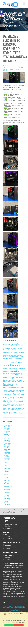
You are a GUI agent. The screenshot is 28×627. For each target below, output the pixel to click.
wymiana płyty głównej (11, 398)
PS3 (8, 408)
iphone (10, 381)
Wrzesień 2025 (7, 426)
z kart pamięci (11, 343)
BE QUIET (8, 69)
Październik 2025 (7, 425)
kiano (10, 379)
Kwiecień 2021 (7, 479)
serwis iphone (10, 355)
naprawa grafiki (6, 384)
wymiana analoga (17, 400)
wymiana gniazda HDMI (8, 377)
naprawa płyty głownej (11, 401)
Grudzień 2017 (7, 504)
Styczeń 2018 (7, 502)
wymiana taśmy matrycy (16, 369)
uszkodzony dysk (15, 361)
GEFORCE (12, 373)
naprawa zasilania (16, 394)
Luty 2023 (6, 465)
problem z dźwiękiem (7, 347)
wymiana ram (5, 374)
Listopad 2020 (7, 485)
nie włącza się (16, 364)
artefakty (6, 348)
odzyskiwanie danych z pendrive (15, 368)
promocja (15, 388)
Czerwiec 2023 (7, 462)
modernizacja (20, 388)
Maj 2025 (6, 432)
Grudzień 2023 (7, 458)
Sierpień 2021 (7, 476)
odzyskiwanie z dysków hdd (12, 404)
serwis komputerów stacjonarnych (12, 67)
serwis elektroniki (10, 359)
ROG (15, 349)
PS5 (15, 358)
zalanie (18, 390)
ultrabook (14, 356)
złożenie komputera (7, 344)
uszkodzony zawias (21, 347)
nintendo (18, 349)
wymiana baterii (6, 364)
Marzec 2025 (7, 435)
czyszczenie (9, 356)
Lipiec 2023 (6, 461)
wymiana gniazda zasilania (8, 405)
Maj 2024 (6, 450)
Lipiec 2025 (6, 429)
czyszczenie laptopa (11, 352)
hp (10, 364)
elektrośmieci (5, 361)
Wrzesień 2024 (7, 444)
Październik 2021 (7, 473)
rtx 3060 (10, 361)
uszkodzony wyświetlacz (17, 380)
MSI (15, 383)
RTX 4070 (17, 397)
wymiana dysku (17, 386)
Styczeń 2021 (7, 483)
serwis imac (12, 353)
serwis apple (8, 358)
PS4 (13, 349)
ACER (10, 374)
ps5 (3, 348)
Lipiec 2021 (6, 477)
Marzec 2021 (7, 480)
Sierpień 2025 (7, 428)
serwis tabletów (16, 410)
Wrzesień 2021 (7, 474)
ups (9, 387)
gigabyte (4, 401)
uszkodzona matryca (7, 369)
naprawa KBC (14, 409)
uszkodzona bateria (16, 395)
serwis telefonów (11, 391)
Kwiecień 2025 (7, 434)
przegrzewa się (21, 408)
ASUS (4, 69)
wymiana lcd (5, 343)
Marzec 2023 (7, 464)
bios (7, 368)
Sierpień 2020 (7, 489)
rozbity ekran (14, 347)
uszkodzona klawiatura (7, 393)
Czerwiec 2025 (7, 431)
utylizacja (20, 376)
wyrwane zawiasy (6, 402)
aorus (11, 349)
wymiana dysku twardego (12, 412)
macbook (19, 409)
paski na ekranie (19, 398)
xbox (12, 364)
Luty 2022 (6, 470)
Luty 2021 (6, 482)
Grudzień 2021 (7, 471)
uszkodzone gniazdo (16, 344)
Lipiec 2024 (6, 447)
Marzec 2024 (7, 453)
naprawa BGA (9, 345)
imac (22, 400)
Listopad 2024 (7, 441)
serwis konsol (13, 402)
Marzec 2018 (7, 499)
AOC (8, 349)
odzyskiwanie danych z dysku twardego (11, 406)
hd (22, 345)
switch (16, 391)
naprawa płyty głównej (16, 345)
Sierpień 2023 (7, 459)
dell (17, 376)
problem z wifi (11, 383)
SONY (16, 379)
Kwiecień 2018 (7, 498)
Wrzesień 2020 (7, 488)
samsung (13, 413)
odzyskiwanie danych (20, 352)
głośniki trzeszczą (9, 410)
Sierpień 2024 (7, 446)
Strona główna (7, 22)
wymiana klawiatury (18, 373)
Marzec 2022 (7, 468)
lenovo (23, 368)
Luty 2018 (6, 501)
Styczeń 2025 (7, 438)
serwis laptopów (15, 362)
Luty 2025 (6, 437)
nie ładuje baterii (18, 405)
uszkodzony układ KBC (13, 348)
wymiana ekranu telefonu (15, 387)
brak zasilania (19, 356)
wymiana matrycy (6, 353)
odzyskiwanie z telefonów (8, 400)
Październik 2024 (7, 443)
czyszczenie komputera (11, 376)
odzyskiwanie (9, 395)
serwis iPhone (15, 381)
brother (21, 386)
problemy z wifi (6, 381)
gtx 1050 (22, 343)
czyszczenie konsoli (11, 351)
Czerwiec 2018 (7, 496)
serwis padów (17, 343)
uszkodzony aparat (7, 409)
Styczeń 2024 (7, 456)
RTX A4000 (19, 374)
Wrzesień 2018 (7, 494)
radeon (21, 413)
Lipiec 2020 (6, 491)
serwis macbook (7, 394)
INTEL (21, 67)
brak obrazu (16, 377)
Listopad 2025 (7, 423)
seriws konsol (10, 388)
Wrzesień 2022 (7, 467)
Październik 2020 (7, 486)
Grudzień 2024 (7, 440)
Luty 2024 (6, 455)
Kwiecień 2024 (7, 452)
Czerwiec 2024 (7, 449)
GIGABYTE (13, 69)
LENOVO (14, 374)
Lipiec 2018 (6, 495)
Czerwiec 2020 (7, 492)
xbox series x (21, 404)
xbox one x (17, 413)
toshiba (19, 391)
